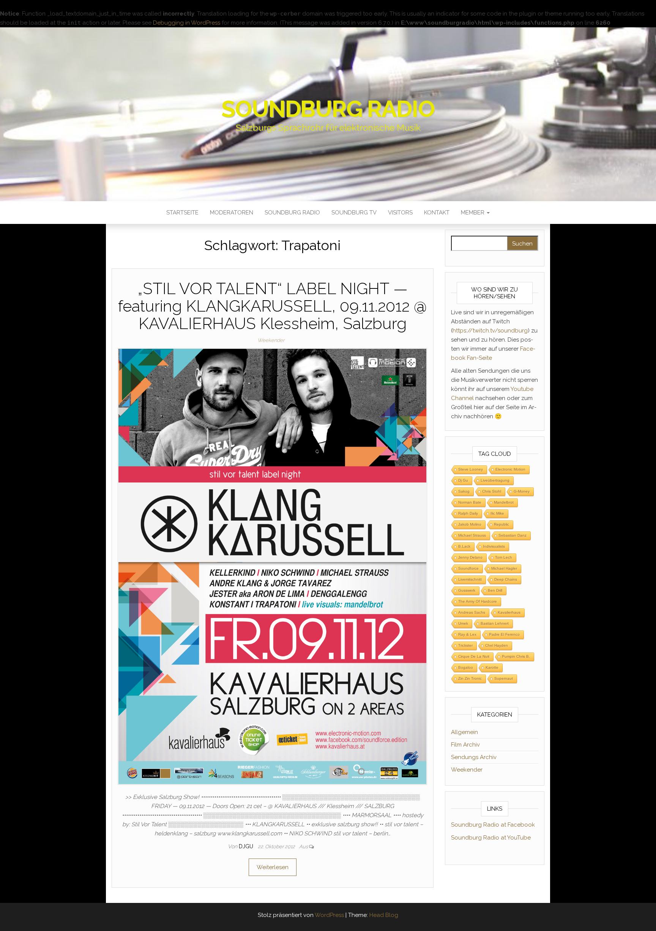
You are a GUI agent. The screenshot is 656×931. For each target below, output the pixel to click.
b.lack (464, 546)
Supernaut (503, 678)
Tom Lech (503, 557)
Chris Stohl (491, 491)
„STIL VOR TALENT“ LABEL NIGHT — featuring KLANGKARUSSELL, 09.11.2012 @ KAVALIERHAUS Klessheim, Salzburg (272, 306)
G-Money (522, 491)
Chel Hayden (496, 645)
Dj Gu (463, 480)
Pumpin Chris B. (516, 656)
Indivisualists (494, 546)
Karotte (492, 667)
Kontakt (436, 212)
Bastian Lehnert (495, 623)
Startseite (182, 212)
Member (473, 212)
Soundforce (468, 568)
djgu (247, 846)
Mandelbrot (504, 502)
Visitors (400, 212)
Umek (463, 623)
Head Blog (383, 915)
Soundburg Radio (327, 109)
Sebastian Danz (512, 535)
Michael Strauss (472, 535)
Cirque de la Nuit (473, 656)
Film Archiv (465, 744)
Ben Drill (495, 590)
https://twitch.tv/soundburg (490, 330)
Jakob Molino (469, 524)
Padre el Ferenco (504, 634)
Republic (501, 524)
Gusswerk (466, 590)
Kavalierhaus (509, 612)
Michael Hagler (504, 568)
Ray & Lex (467, 634)
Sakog (464, 491)
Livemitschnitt (470, 579)
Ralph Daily (468, 513)
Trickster (465, 645)
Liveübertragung (495, 480)
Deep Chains (505, 579)
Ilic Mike (497, 513)
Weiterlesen (273, 867)
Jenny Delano (470, 557)
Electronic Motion (510, 469)
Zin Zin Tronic (470, 678)
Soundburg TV (354, 212)
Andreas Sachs (471, 612)
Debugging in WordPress (186, 22)
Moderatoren (231, 212)
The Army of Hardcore (477, 601)
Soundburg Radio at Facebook (493, 824)
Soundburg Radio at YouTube (491, 837)
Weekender (270, 340)
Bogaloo (465, 667)
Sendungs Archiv (474, 757)
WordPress (329, 915)
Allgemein (464, 732)
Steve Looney (470, 469)
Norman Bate (469, 502)
